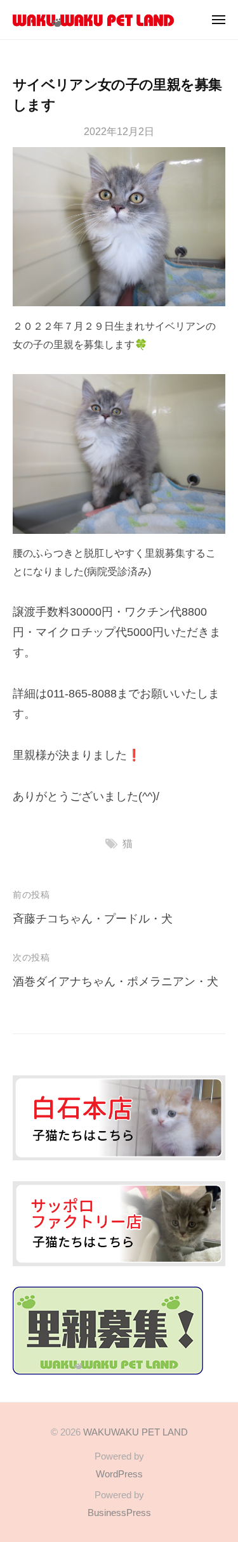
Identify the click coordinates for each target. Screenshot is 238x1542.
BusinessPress (119, 1512)
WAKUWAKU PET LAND (135, 1432)
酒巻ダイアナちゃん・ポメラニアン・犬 (115, 981)
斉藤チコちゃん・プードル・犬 (93, 918)
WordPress (119, 1473)
